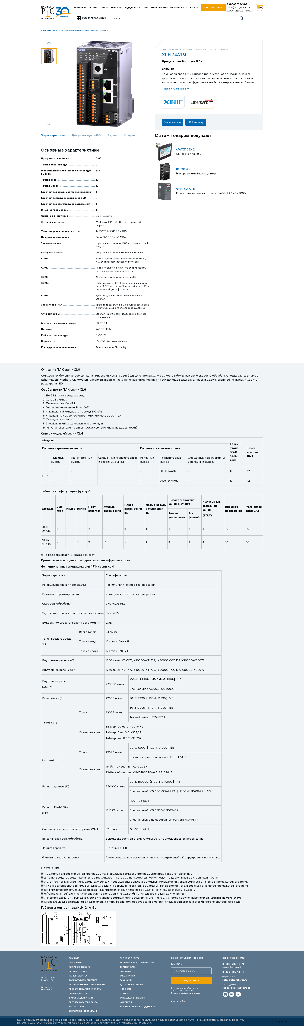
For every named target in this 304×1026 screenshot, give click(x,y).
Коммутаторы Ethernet (83, 980)
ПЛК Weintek (76, 962)
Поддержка (131, 7)
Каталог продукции (94, 18)
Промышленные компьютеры (87, 984)
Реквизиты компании (46, 988)
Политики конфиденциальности (185, 993)
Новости (116, 7)
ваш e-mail (176, 964)
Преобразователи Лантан (84, 1002)
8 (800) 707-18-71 (237, 4)
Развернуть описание (174, 88)
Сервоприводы (78, 993)
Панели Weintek (78, 976)
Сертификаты (128, 967)
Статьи (124, 993)
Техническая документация (137, 962)
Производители (99, 7)
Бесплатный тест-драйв (83, 1011)
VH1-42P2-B (185, 189)
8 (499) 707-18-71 (233, 971)
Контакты (192, 7)
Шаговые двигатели (81, 998)
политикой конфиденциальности (128, 1022)
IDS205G (183, 169)
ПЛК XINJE (74, 958)
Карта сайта (178, 1001)
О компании (127, 976)
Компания (80, 7)
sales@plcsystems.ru (238, 7)
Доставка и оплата (132, 984)
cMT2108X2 (185, 149)
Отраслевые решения (155, 7)
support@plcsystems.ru (240, 10)
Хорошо (281, 1021)
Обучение (176, 7)
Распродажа (77, 1006)
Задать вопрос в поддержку (138, 1006)
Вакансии (126, 980)
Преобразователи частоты (85, 989)
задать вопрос (213, 7)
